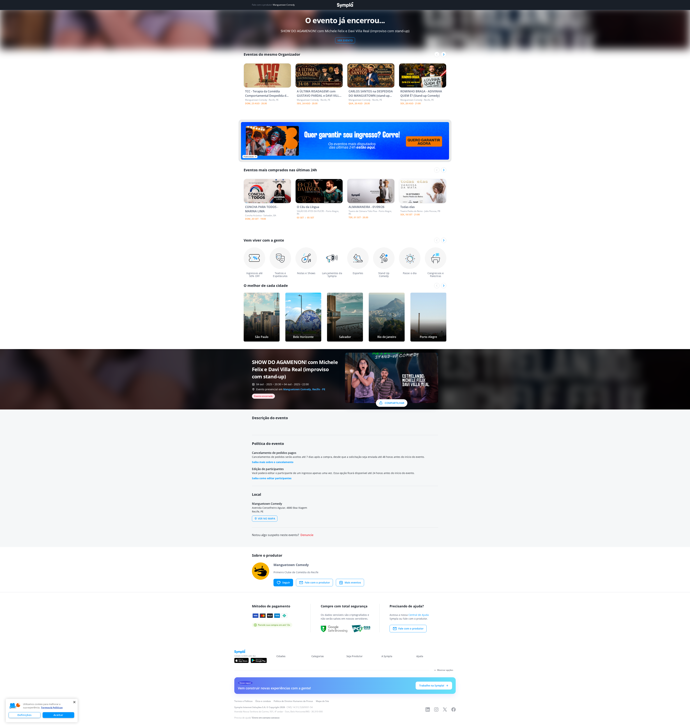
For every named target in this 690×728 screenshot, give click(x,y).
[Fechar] (74, 702)
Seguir (286, 582)
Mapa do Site (322, 701)
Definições (24, 715)
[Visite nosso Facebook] (453, 709)
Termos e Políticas (243, 701)
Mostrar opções (445, 670)
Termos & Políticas (52, 707)
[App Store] (241, 660)
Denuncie (306, 535)
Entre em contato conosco (265, 717)
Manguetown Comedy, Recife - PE (304, 389)
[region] (42, 710)
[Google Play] (259, 660)
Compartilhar (394, 403)
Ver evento (345, 40)
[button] (15, 706)
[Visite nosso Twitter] (445, 709)
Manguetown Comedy (284, 5)
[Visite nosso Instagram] (436, 709)
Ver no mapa (266, 518)
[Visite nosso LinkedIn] (428, 709)
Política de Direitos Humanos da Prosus (293, 701)
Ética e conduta (263, 701)
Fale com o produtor (317, 582)
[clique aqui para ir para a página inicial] (345, 4)
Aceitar (58, 715)
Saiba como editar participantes (271, 478)
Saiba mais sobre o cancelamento (272, 462)
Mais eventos (353, 582)
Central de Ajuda (418, 615)
